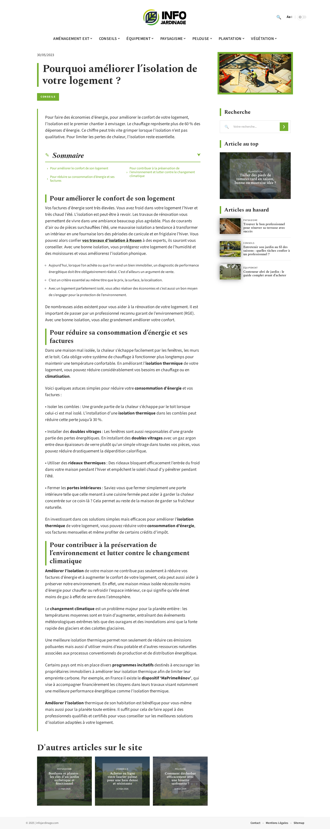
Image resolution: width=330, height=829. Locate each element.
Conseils (48, 97)
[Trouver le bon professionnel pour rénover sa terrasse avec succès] (230, 226)
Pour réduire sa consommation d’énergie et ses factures (82, 179)
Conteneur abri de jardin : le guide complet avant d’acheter (264, 273)
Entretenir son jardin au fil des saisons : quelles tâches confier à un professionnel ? (266, 251)
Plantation (255, 171)
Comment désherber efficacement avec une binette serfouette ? (180, 778)
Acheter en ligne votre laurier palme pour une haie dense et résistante (122, 778)
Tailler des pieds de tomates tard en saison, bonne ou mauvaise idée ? (255, 178)
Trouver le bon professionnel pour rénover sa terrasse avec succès (264, 228)
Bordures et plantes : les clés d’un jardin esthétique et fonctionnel (64, 778)
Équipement (250, 267)
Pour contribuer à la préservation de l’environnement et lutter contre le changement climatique (162, 172)
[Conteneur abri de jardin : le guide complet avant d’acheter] (230, 272)
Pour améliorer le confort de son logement (79, 168)
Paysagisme (64, 769)
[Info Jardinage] (165, 17)
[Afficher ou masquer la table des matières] (142, 155)
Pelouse (180, 769)
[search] (278, 17)
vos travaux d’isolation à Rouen (112, 241)
